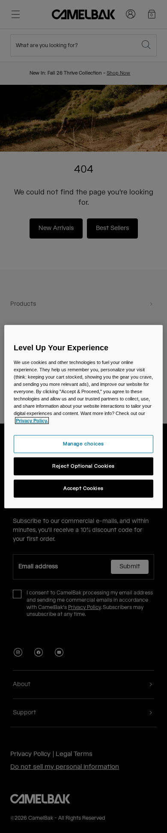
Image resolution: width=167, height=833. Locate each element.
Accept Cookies (83, 488)
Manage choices (83, 444)
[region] (83, 416)
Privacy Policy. (32, 420)
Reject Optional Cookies (83, 466)
